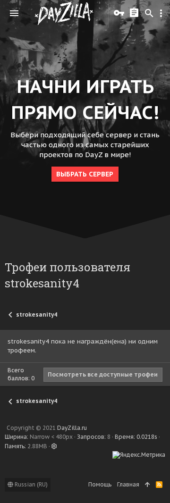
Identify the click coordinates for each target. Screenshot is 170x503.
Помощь (99, 484)
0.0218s (146, 436)
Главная (128, 484)
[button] (14, 13)
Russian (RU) (30, 484)
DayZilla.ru (72, 427)
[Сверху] (147, 485)
